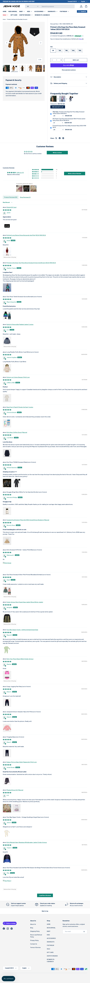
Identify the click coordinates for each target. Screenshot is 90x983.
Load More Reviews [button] (45, 895)
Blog (31, 928)
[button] (86, 6)
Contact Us (33, 944)
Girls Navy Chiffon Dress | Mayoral (17, 432)
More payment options (69, 70)
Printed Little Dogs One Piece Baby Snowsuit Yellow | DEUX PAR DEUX (17, 19)
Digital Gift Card (11, 207)
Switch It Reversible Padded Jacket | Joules (20, 324)
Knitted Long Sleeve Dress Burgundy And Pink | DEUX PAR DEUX (26, 235)
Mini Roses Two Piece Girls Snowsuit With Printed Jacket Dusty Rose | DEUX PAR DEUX (69, 119)
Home (4, 19)
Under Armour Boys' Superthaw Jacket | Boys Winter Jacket (25, 602)
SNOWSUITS (50, 942)
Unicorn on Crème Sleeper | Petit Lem (18, 377)
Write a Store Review (74, 173)
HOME (4, 11)
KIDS (48, 935)
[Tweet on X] (56, 138)
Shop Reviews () (25, 197)
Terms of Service (35, 947)
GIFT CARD (14, 15)
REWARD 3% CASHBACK (42, 15)
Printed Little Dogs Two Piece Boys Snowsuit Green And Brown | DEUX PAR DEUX (31, 263)
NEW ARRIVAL (12, 11)
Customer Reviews (8, 167)
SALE (48, 949)
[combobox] (50, 6)
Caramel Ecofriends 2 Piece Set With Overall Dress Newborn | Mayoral (28, 520)
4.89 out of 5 (20, 172)
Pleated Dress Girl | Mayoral (15, 790)
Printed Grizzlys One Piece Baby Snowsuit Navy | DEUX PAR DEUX (69, 126)
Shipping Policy (35, 931)
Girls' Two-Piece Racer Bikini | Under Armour (20, 659)
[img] (15, 173)
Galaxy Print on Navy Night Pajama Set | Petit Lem (22, 762)
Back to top (45, 911)
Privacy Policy (34, 940)
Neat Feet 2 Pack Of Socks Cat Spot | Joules (20, 407)
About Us (33, 924)
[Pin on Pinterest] (63, 138)
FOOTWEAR (50, 945)
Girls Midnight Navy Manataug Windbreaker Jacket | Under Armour (27, 842)
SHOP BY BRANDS (52, 956)
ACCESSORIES (51, 938)
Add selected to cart (57, 107)
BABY (48, 931)
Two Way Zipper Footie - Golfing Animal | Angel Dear (22, 629)
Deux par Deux (54, 24)
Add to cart (76, 60)
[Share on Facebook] (59, 138)
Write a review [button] (57, 152)
